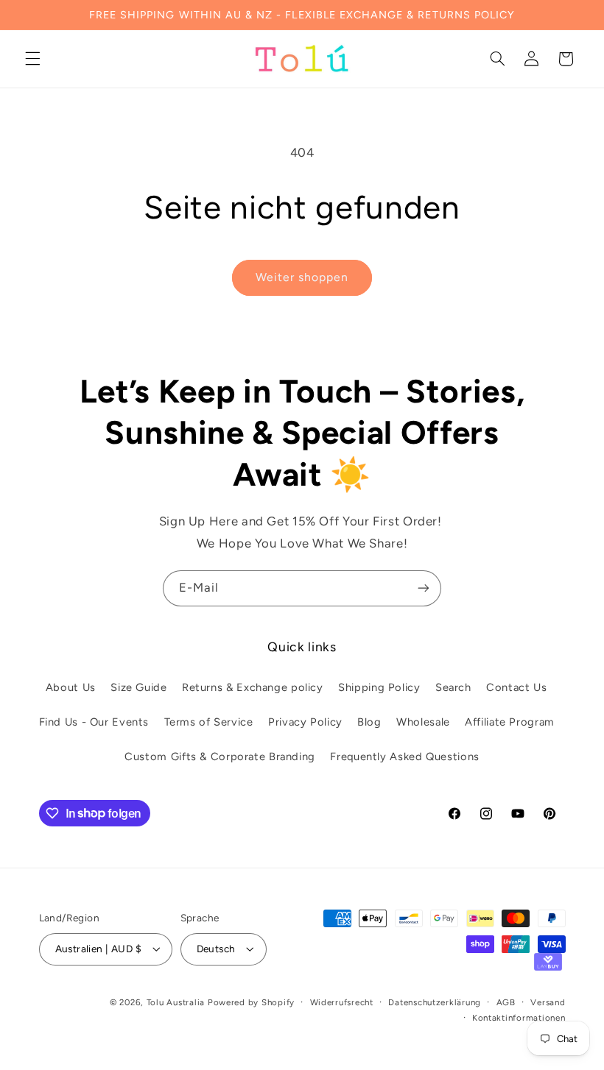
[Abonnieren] (423, 588)
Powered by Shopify (251, 1002)
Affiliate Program (510, 722)
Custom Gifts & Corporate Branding (219, 756)
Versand (547, 1002)
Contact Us (516, 687)
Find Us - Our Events (94, 722)
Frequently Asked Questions (404, 756)
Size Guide (138, 687)
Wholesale (423, 722)
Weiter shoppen (302, 277)
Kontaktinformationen (519, 1018)
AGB (506, 1002)
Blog (369, 722)
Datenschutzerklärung (434, 1002)
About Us (71, 687)
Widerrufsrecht (341, 1002)
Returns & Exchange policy (252, 687)
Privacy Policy (305, 722)
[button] (32, 59)
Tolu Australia (177, 1002)
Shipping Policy (379, 687)
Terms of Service (208, 722)
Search (453, 687)
